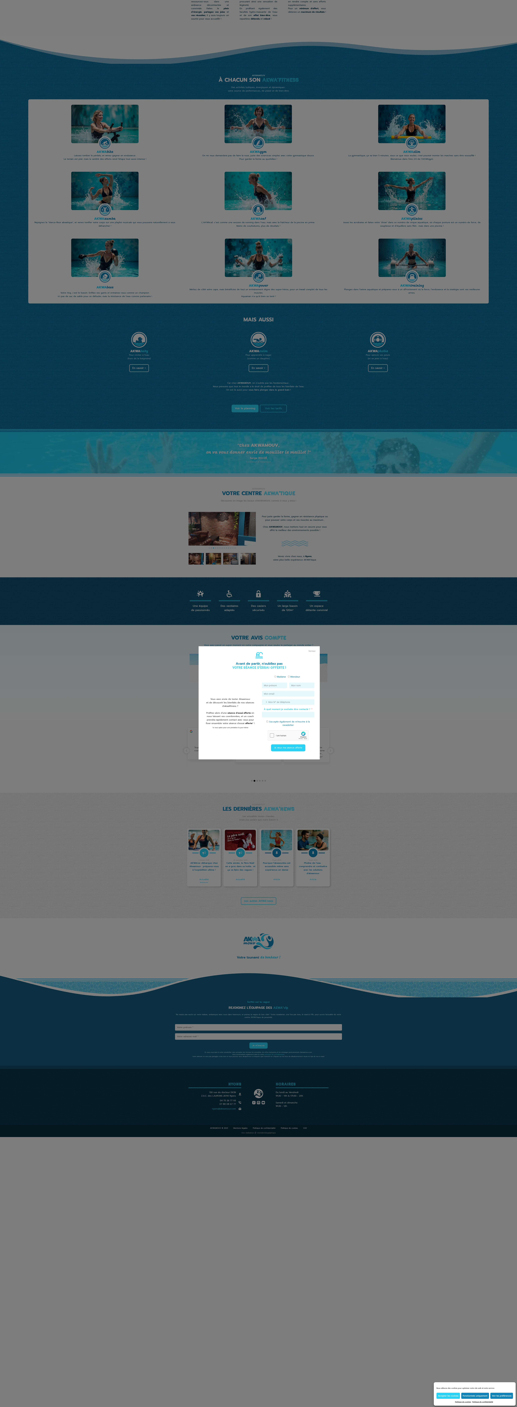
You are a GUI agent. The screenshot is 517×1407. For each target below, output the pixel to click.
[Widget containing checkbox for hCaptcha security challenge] (288, 735)
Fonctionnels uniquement (475, 1395)
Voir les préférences (501, 1395)
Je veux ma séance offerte (288, 747)
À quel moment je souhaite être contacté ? (287, 709)
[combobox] (265, 702)
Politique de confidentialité (482, 1402)
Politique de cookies (463, 1402)
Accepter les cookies (448, 1395)
